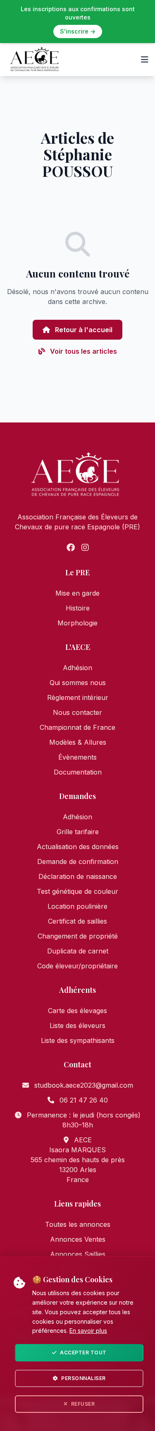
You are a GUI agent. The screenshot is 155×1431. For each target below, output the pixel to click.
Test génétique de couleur (77, 891)
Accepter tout (83, 1352)
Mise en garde (77, 593)
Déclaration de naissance (77, 876)
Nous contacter (77, 712)
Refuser (83, 1404)
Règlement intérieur (77, 697)
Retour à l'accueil (82, 330)
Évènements (77, 757)
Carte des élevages (77, 1010)
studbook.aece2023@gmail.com (83, 1085)
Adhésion (77, 668)
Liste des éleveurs (77, 1025)
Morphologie (77, 623)
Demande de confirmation (77, 861)
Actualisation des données (78, 846)
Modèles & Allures (77, 742)
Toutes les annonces (77, 1224)
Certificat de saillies (77, 921)
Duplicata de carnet (77, 951)
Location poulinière (77, 906)
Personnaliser (83, 1378)
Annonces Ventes (77, 1239)
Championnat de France (77, 727)
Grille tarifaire (78, 832)
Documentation (78, 772)
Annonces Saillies (77, 1254)
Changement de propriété (78, 936)
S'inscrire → (77, 31)
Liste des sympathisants (77, 1040)
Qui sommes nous (78, 682)
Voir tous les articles (82, 351)
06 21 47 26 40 (84, 1100)
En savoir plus (88, 1330)
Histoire (78, 608)
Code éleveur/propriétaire (77, 966)
